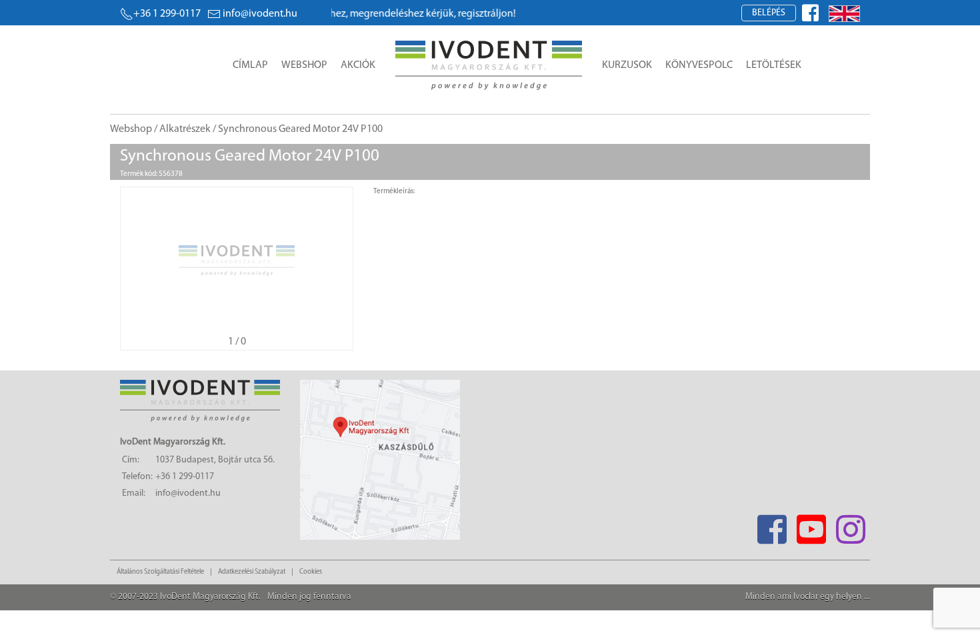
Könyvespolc (699, 65)
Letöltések (773, 65)
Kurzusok (627, 65)
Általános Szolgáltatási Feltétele (160, 572)
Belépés (768, 13)
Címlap (250, 65)
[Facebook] (771, 525)
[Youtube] (811, 525)
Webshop (304, 65)
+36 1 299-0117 (167, 14)
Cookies (310, 572)
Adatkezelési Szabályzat (251, 572)
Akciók (358, 65)
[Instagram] (850, 525)
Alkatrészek (185, 129)
